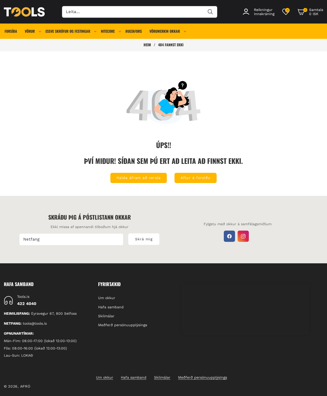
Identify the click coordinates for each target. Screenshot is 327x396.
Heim (147, 44)
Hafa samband (111, 307)
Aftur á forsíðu (196, 178)
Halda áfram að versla (138, 178)
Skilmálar (106, 316)
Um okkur (106, 298)
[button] (310, 12)
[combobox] (139, 12)
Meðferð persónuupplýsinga (122, 325)
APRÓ (25, 386)
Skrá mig (144, 239)
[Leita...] (210, 12)
